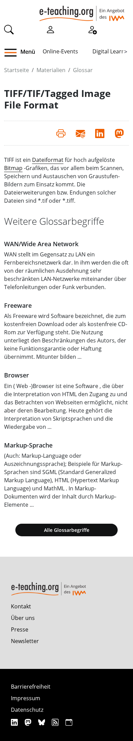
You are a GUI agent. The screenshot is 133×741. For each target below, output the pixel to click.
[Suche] (9, 29)
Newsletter (25, 641)
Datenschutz (27, 709)
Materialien (50, 70)
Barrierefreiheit (30, 686)
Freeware (18, 305)
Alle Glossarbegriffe (66, 530)
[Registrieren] (92, 29)
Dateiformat (47, 160)
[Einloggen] (50, 29)
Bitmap (13, 168)
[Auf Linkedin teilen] (99, 133)
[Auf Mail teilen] (80, 133)
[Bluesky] (42, 722)
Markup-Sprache (28, 445)
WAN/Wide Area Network (41, 244)
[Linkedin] (15, 722)
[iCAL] (68, 722)
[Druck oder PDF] (61, 133)
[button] (13, 53)
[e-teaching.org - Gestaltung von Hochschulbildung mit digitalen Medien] (81, 10)
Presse (19, 629)
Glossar (83, 70)
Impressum (25, 698)
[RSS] (56, 722)
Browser (16, 375)
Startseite (16, 70)
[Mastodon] (29, 722)
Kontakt (21, 606)
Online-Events (60, 51)
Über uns (23, 618)
